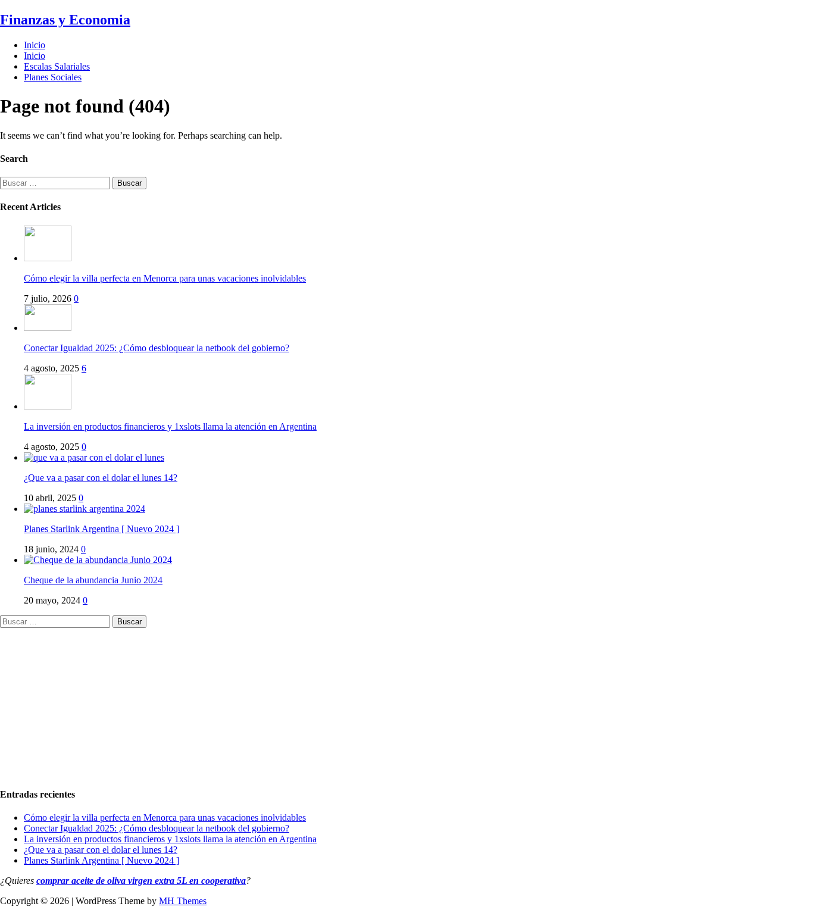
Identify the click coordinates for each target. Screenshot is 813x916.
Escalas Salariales (57, 66)
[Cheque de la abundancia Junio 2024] (98, 560)
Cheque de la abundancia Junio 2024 (93, 580)
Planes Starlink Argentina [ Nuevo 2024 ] (101, 529)
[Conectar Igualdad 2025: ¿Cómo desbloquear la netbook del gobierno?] (47, 328)
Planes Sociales (53, 77)
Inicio (34, 45)
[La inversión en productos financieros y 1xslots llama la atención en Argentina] (47, 406)
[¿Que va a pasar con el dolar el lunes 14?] (94, 457)
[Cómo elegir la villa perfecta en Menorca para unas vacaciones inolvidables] (47, 258)
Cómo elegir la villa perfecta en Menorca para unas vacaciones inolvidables (165, 278)
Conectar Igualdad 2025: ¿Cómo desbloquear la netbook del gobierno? (156, 348)
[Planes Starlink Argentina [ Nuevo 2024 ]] (84, 509)
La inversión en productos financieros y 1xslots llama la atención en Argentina (170, 426)
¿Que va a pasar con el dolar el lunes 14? (100, 478)
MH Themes (183, 901)
